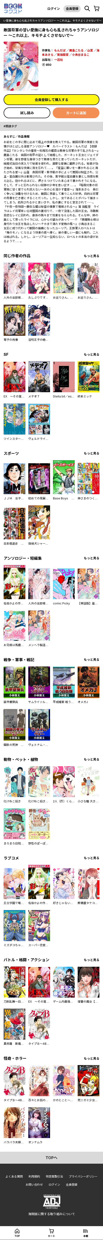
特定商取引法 (54, 1176)
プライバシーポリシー (83, 1176)
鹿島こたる (76, 50)
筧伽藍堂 (63, 54)
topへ (51, 1157)
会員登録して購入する (51, 100)
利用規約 (34, 1176)
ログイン (53, 9)
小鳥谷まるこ (80, 54)
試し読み (27, 113)
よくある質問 (14, 1176)
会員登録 (72, 9)
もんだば (60, 50)
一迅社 (58, 59)
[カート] (96, 8)
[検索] (87, 8)
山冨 (90, 50)
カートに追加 (76, 113)
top (17, 1235)
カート (51, 1235)
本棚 (85, 1235)
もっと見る (91, 256)
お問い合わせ (34, 1184)
